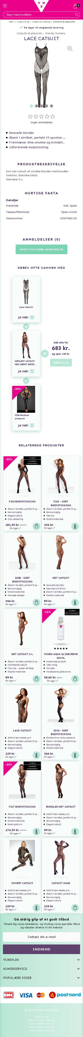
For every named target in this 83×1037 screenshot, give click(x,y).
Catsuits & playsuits (64, 22)
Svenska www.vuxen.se (41, 1020)
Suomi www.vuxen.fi (41, 1023)
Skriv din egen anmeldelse (41, 249)
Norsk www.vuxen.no (41, 1027)
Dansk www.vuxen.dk (41, 1030)
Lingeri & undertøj (41, 22)
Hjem (11, 22)
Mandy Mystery (55, 33)
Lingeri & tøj (23, 22)
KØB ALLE (61, 362)
